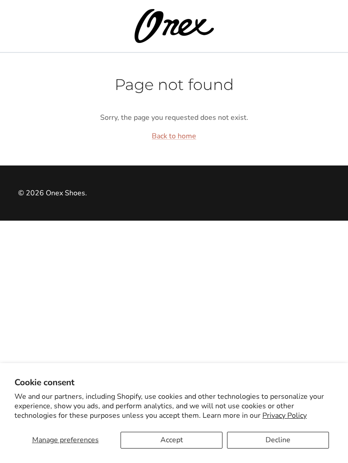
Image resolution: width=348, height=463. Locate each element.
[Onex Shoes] (174, 26)
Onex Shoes (65, 193)
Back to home (174, 136)
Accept (171, 440)
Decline (278, 440)
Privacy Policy (284, 415)
